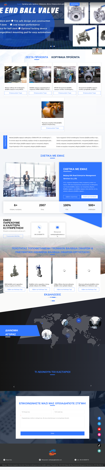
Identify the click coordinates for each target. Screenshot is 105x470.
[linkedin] (99, 440)
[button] (14, 387)
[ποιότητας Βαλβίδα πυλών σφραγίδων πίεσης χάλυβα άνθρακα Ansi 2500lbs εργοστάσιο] (78, 270)
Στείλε (52, 433)
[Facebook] (99, 418)
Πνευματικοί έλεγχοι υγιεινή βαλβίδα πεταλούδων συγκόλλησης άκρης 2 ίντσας (78, 146)
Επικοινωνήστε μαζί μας (59, 4)
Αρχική (19, 4)
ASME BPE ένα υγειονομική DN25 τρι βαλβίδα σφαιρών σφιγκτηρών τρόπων (30, 137)
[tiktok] (99, 445)
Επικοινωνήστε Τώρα (15, 93)
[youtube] (99, 429)
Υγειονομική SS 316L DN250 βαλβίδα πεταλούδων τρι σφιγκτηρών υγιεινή (77, 143)
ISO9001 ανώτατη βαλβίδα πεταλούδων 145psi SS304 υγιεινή (27, 146)
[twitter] (99, 424)
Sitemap (4, 465)
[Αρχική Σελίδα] (5, 4)
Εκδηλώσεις (42, 4)
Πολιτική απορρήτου (13, 465)
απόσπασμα (75, 4)
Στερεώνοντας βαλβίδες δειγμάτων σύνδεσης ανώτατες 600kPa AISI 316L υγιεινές (78, 137)
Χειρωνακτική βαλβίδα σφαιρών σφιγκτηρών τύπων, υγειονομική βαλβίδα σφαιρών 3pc (30, 143)
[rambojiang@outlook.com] (99, 451)
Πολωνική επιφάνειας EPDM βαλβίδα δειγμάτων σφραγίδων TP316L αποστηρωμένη (30, 140)
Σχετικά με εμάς (27, 4)
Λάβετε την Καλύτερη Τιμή (28, 289)
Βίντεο (49, 4)
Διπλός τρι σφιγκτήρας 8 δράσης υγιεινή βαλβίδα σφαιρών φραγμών (76, 140)
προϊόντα (35, 4)
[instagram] (99, 434)
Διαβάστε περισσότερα (71, 196)
